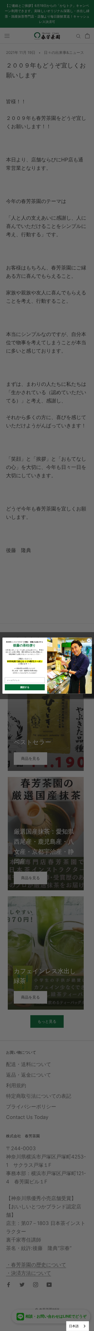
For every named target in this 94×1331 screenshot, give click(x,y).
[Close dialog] (89, 640)
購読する (24, 687)
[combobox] (77, 1326)
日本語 (74, 1326)
